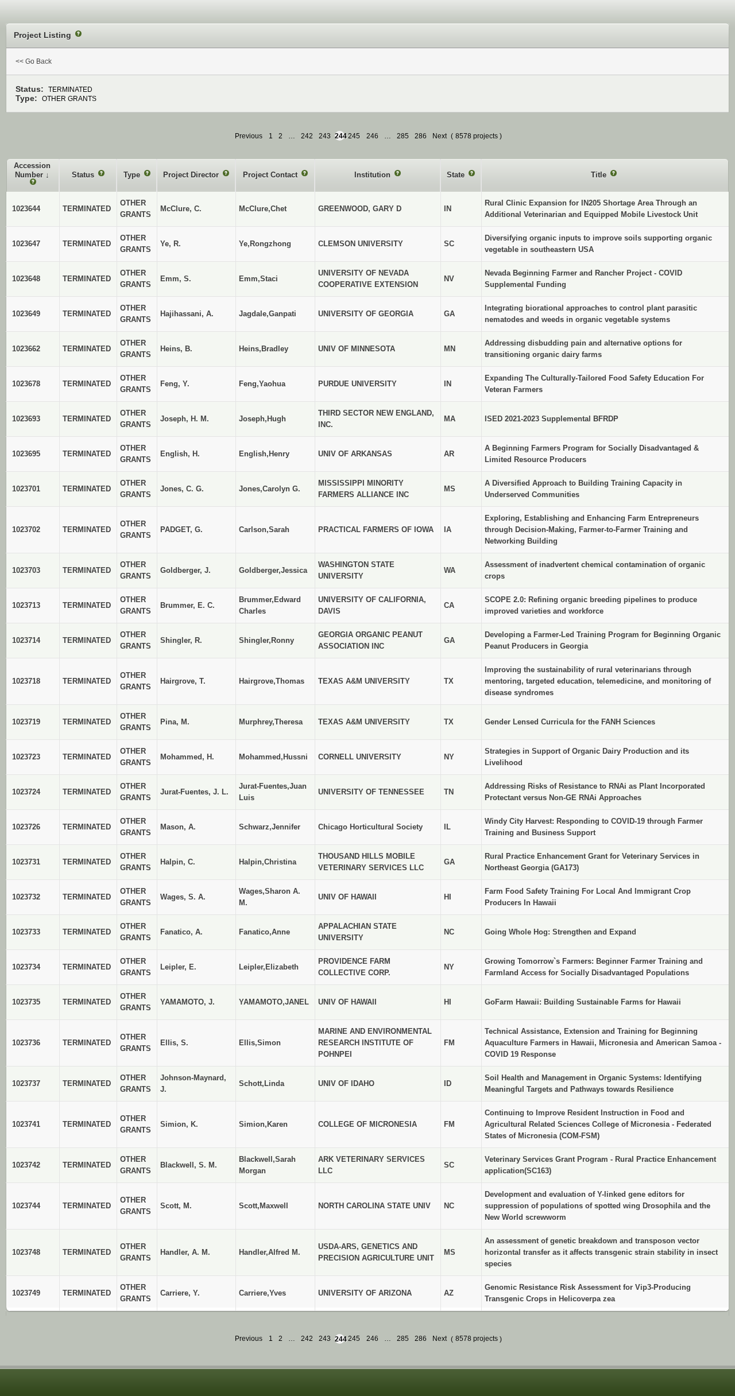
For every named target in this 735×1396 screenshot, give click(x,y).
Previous (248, 136)
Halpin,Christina (267, 862)
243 (325, 136)
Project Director (192, 174)
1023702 (26, 529)
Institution (373, 174)
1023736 (26, 1042)
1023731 (26, 862)
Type (132, 174)
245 (354, 136)
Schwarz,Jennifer (269, 827)
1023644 (26, 208)
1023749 (26, 1293)
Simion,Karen (263, 1124)
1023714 (26, 640)
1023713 (26, 605)
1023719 (26, 722)
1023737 (26, 1083)
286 (421, 136)
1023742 (26, 1165)
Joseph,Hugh (262, 418)
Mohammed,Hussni (273, 757)
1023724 (26, 792)
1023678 (26, 383)
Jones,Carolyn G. (269, 488)
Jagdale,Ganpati (267, 313)
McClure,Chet (263, 208)
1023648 (26, 278)
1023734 (26, 967)
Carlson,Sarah (264, 529)
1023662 (26, 348)
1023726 (26, 827)
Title (600, 174)
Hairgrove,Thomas (271, 681)
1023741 (26, 1124)
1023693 (26, 418)
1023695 (26, 453)
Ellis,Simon (260, 1042)
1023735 (26, 1002)
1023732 (26, 897)
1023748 (26, 1252)
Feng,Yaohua (262, 383)
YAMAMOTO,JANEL (274, 1002)
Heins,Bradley (263, 348)
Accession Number (32, 170)
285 (403, 136)
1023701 (26, 488)
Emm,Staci (258, 278)
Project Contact (271, 174)
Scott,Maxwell (263, 1205)
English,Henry (264, 453)
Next (439, 136)
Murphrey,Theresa (271, 722)
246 (372, 136)
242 (307, 136)
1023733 (26, 932)
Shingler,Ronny (266, 640)
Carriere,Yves (262, 1293)
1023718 (26, 681)
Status (84, 174)
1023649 (26, 313)
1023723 (26, 757)
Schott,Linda (261, 1083)
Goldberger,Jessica (273, 570)
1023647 (26, 243)
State (457, 174)
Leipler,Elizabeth (269, 967)
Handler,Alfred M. (269, 1252)
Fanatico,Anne (264, 932)
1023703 (26, 570)
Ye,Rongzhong (265, 243)
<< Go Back (34, 61)
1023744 (26, 1205)
